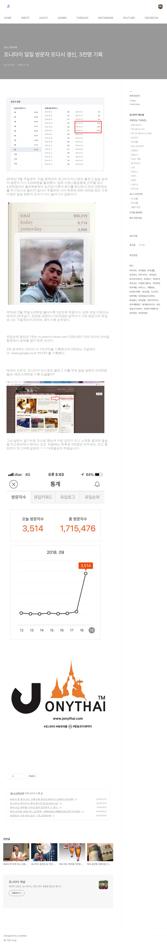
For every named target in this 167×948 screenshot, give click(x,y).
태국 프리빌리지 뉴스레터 (141, 133)
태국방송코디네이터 (146, 296)
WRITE (25, 17)
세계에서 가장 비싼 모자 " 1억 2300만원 (30, 815)
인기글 (142, 245)
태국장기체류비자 (151, 309)
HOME (8, 17)
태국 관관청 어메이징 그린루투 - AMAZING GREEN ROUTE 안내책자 (45, 811)
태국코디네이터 (135, 279)
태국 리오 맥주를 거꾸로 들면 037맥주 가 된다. (34, 807)
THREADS (82, 17)
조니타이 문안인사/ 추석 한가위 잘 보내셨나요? (34, 803)
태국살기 (147, 279)
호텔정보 (134, 150)
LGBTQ (134, 184)
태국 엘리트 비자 (137, 129)
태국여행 (133, 287)
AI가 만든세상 (135, 218)
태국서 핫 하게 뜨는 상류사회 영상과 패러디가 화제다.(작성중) (42, 799)
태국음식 (133, 300)
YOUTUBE (129, 17)
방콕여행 (133, 296)
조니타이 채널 (17, 882)
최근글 (132, 245)
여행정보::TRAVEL (138, 120)
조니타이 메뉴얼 (136, 114)
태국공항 (145, 292)
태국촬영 (142, 270)
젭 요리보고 (135, 163)
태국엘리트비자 (148, 304)
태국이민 (133, 270)
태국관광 (133, 313)
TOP (160, 937)
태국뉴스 (134, 172)
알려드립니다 (136, 125)
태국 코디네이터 (137, 146)
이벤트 (133, 180)
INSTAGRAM (105, 17)
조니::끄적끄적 (17, 793)
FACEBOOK (151, 17)
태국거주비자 (152, 300)
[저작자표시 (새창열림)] (39, 776)
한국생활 (134, 199)
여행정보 (151, 287)
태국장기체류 (134, 292)
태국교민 (133, 283)
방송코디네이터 (135, 309)
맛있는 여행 (135, 159)
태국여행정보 (134, 304)
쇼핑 (133, 167)
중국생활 (134, 203)
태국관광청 (142, 313)
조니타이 (154, 292)
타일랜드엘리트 (144, 283)
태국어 (133, 176)
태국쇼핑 (134, 189)
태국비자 (134, 138)
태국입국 (152, 275)
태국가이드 (142, 275)
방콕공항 (142, 300)
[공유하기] (17, 776)
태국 (158, 304)
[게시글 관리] (21, 776)
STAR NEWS (135, 212)
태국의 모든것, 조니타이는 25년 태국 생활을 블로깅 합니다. (35, 886)
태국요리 (133, 275)
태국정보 (156, 283)
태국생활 (134, 142)
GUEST (43, 17)
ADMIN (62, 17)
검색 (153, 6)
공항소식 (134, 155)
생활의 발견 (135, 207)
